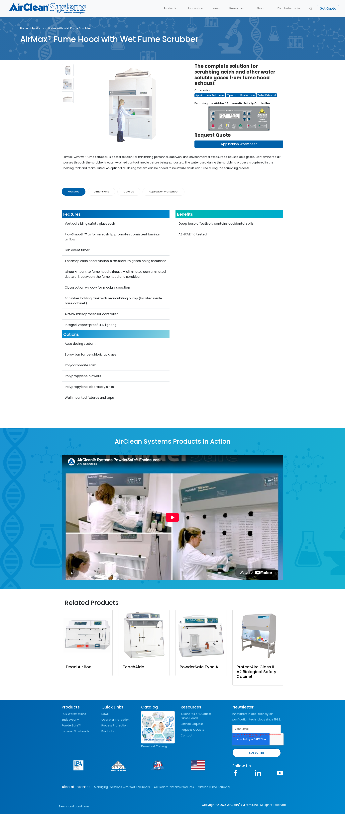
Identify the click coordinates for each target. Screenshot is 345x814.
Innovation (195, 8)
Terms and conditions (74, 806)
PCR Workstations (74, 714)
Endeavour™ (70, 720)
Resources (237, 8)
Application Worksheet (239, 144)
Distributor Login (289, 8)
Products (170, 8)
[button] (328, 8)
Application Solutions (209, 95)
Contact (186, 735)
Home (24, 28)
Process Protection (114, 725)
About (261, 8)
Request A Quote (192, 730)
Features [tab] (73, 191)
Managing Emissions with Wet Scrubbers (122, 787)
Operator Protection (241, 95)
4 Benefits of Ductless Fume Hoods (196, 716)
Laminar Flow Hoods (75, 731)
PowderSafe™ (71, 725)
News (216, 8)
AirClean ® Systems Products (174, 787)
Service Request (192, 724)
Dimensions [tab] (101, 191)
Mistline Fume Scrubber (214, 787)
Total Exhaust (266, 95)
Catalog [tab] (129, 191)
